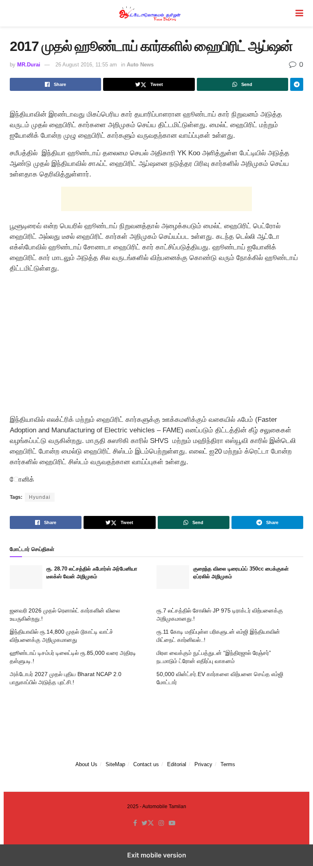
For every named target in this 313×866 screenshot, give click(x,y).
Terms (227, 764)
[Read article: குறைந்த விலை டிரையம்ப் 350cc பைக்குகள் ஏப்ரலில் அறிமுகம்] (172, 576)
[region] (156, 346)
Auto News (140, 65)
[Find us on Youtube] (172, 823)
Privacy (203, 764)
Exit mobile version (156, 855)
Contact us (146, 764)
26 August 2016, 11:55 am (86, 65)
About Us (86, 764)
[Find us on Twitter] (147, 823)
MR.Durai (28, 65)
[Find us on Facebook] (135, 823)
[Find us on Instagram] (161, 823)
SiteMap (115, 764)
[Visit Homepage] (151, 13)
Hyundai (40, 497)
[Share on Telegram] (296, 84)
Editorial (176, 764)
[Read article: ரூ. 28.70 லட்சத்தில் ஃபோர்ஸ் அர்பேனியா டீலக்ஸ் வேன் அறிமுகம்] (26, 576)
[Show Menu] (299, 13)
